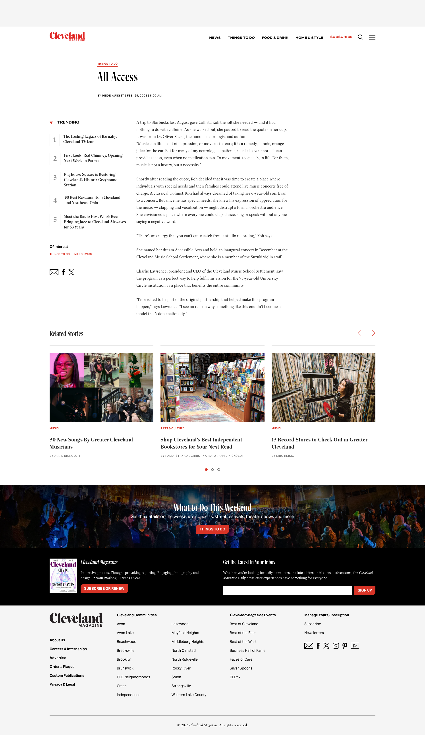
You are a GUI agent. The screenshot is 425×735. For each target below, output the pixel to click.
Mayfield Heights (185, 633)
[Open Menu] (372, 38)
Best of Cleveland (244, 624)
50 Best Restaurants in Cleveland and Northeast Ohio (92, 200)
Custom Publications (67, 675)
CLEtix (235, 677)
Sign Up (365, 590)
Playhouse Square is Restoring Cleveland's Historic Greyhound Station (91, 180)
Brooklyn (124, 659)
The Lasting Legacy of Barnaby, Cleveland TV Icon (90, 139)
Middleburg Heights (188, 641)
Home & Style (309, 38)
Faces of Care (241, 659)
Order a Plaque (62, 666)
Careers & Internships (68, 649)
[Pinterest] (344, 646)
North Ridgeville (185, 659)
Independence (128, 694)
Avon (121, 624)
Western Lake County (189, 694)
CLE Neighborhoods (133, 677)
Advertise (58, 658)
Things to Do (241, 38)
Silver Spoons (241, 668)
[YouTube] (355, 646)
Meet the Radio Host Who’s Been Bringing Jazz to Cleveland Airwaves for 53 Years (95, 222)
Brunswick (125, 668)
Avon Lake (125, 633)
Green (122, 686)
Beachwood (126, 641)
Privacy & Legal (62, 684)
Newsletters (314, 633)
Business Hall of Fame (247, 650)
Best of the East (243, 633)
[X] (326, 646)
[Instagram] (336, 646)
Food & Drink (275, 38)
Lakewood (180, 624)
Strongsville (181, 686)
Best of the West (243, 641)
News (215, 38)
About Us (57, 640)
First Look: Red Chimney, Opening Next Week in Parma (93, 158)
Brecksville (125, 650)
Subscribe (341, 37)
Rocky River (181, 668)
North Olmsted (184, 650)
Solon (176, 677)
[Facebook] (318, 646)
